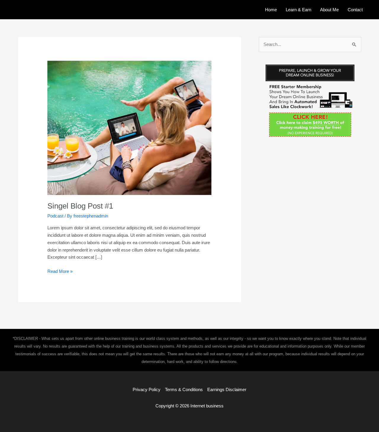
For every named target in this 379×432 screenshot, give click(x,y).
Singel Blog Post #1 (80, 205)
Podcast (55, 215)
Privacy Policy (146, 389)
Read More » (60, 271)
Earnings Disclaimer (226, 389)
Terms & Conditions (184, 389)
